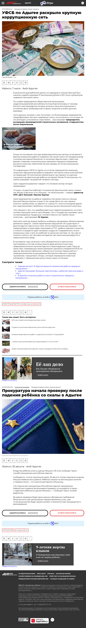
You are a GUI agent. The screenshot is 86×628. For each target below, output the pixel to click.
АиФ (14, 77)
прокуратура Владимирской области (15, 455)
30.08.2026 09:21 (7, 387)
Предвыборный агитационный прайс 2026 (33, 579)
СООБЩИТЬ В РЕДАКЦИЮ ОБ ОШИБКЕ (62, 579)
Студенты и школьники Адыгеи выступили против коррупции (33, 327)
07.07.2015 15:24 (7, 9)
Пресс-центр (41, 573)
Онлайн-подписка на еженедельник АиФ (33, 576)
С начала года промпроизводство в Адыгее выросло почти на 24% (35, 341)
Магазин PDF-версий (63, 573)
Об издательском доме (26, 573)
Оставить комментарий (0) (67, 287)
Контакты (50, 573)
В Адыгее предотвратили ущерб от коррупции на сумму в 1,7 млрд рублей (38, 334)
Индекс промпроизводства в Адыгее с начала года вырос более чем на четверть (40, 349)
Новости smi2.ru (9, 380)
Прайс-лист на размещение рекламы (62, 576)
